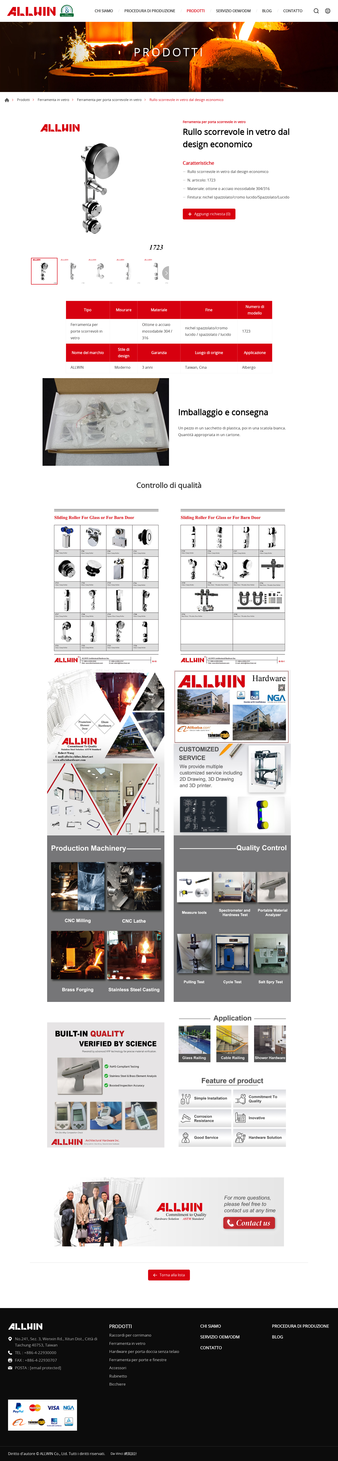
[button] (165, 273)
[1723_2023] (100, 187)
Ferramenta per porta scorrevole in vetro (109, 99)
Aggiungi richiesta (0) (212, 213)
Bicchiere (117, 1384)
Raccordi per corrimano (130, 1335)
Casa (7, 100)
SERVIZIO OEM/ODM (233, 11)
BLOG (267, 11)
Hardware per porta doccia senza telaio (144, 1351)
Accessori (117, 1367)
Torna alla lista (172, 1274)
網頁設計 (130, 1453)
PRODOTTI (196, 11)
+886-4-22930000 (40, 1352)
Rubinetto (118, 1376)
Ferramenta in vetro (53, 99)
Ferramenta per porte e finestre (138, 1359)
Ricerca (316, 10)
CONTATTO (292, 11)
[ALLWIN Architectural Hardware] (41, 11)
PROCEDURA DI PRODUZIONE (149, 11)
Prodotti (23, 99)
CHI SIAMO (104, 11)
